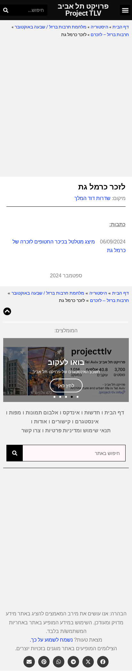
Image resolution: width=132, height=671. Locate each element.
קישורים (61, 422)
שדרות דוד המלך (92, 198)
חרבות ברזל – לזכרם (110, 34)
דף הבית (120, 26)
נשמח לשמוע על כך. (51, 640)
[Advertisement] (66, 108)
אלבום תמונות (42, 413)
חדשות (92, 413)
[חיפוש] (5, 10)
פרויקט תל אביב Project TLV (83, 9)
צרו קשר (31, 431)
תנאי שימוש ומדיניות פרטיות (78, 431)
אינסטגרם (87, 422)
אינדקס (71, 413)
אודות (40, 422)
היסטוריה (99, 26)
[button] (125, 10)
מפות (15, 413)
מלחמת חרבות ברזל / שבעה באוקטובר (51, 26)
